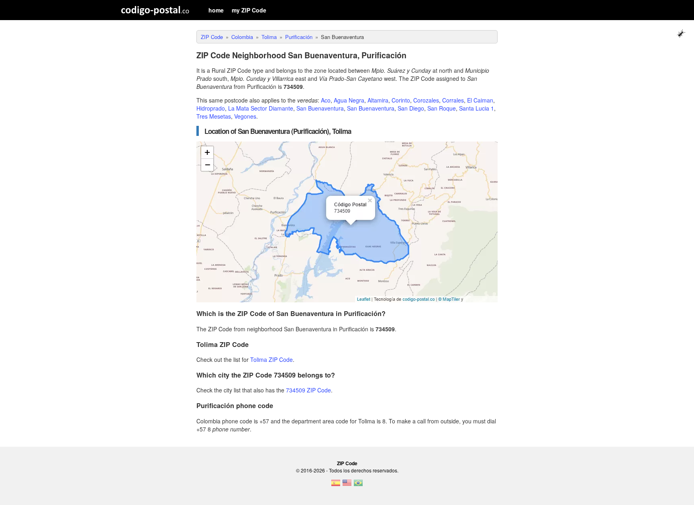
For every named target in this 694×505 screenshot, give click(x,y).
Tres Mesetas (213, 116)
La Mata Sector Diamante (260, 108)
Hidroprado (210, 108)
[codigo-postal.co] (155, 10)
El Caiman (480, 100)
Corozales (426, 100)
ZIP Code (347, 463)
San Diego (411, 108)
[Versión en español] (335, 485)
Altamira (377, 100)
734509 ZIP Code (308, 390)
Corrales (453, 100)
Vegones (245, 116)
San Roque (441, 108)
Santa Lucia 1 (476, 108)
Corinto (401, 100)
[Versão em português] (358, 485)
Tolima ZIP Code (271, 359)
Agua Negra (349, 100)
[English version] (347, 485)
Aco (326, 100)
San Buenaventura (320, 108)
